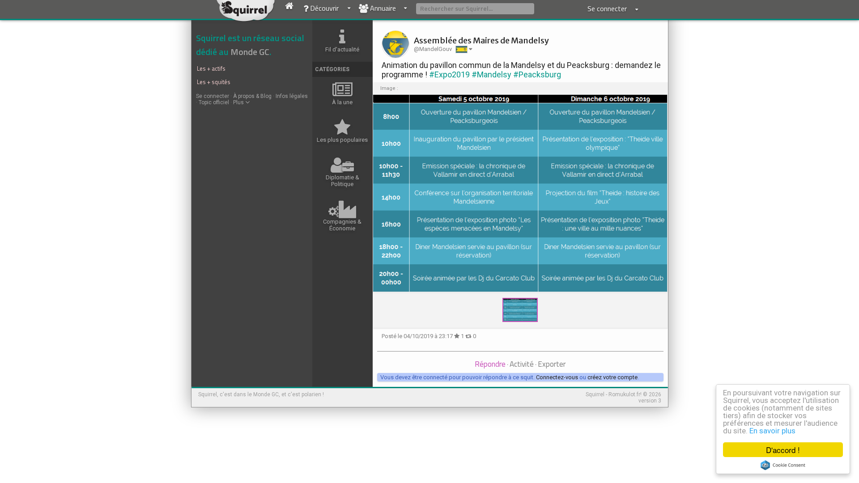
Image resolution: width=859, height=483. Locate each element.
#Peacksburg (537, 74)
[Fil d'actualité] (289, 10)
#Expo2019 (449, 74)
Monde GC (249, 52)
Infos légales (292, 96)
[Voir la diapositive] (520, 193)
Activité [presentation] (522, 364)
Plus (239, 102)
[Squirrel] (248, 16)
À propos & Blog (252, 96)
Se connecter (212, 96)
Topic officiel (214, 102)
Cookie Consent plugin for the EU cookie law (783, 465)
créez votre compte (612, 377)
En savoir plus (772, 430)
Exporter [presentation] (552, 364)
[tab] (490, 364)
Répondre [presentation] (490, 364)
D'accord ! (783, 449)
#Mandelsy (491, 74)
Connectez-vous (557, 377)
